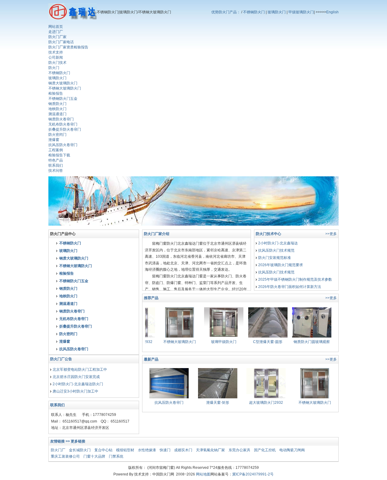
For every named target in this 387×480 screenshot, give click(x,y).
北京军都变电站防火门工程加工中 (80, 367)
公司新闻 (55, 57)
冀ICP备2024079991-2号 (253, 474)
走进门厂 (55, 32)
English (332, 12)
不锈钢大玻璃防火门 (64, 88)
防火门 (53, 68)
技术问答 (55, 170)
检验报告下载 (59, 155)
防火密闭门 (57, 134)
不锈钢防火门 (254, 12)
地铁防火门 (57, 109)
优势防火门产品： (225, 12)
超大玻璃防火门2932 (266, 402)
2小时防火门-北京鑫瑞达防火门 (78, 381)
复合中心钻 (103, 450)
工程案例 (55, 150)
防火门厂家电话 (61, 42)
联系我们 (55, 165)
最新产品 (151, 359)
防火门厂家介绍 (156, 234)
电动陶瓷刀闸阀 (292, 450)
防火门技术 (57, 62)
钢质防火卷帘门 (61, 119)
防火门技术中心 (268, 234)
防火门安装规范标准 (274, 258)
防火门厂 (58, 450)
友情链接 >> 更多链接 (67, 441)
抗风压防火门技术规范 (276, 250)
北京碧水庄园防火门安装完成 (76, 374)
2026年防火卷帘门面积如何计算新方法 (289, 287)
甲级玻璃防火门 (301, 12)
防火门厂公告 (61, 359)
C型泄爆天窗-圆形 (260, 342)
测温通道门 (57, 114)
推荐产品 (151, 298)
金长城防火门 (80, 450)
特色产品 (55, 160)
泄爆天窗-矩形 (217, 402)
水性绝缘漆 (147, 450)
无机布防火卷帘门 (62, 124)
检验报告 (55, 93)
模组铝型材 (125, 450)
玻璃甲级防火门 (216, 342)
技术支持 (55, 52)
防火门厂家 (57, 37)
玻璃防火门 (277, 12)
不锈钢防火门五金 (62, 98)
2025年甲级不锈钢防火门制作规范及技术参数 (295, 279)
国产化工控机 (265, 450)
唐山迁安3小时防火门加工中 (75, 389)
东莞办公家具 (239, 450)
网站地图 (203, 474)
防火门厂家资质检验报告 (68, 47)
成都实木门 (183, 450)
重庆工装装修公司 (65, 456)
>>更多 (331, 234)
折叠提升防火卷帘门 (64, 129)
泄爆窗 (53, 140)
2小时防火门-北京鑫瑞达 (278, 243)
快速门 (165, 450)
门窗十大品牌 (94, 456)
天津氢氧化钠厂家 (210, 450)
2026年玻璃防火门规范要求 (280, 265)
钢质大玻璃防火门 (62, 83)
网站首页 (55, 26)
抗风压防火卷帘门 (62, 145)
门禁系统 (116, 456)
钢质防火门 (57, 104)
